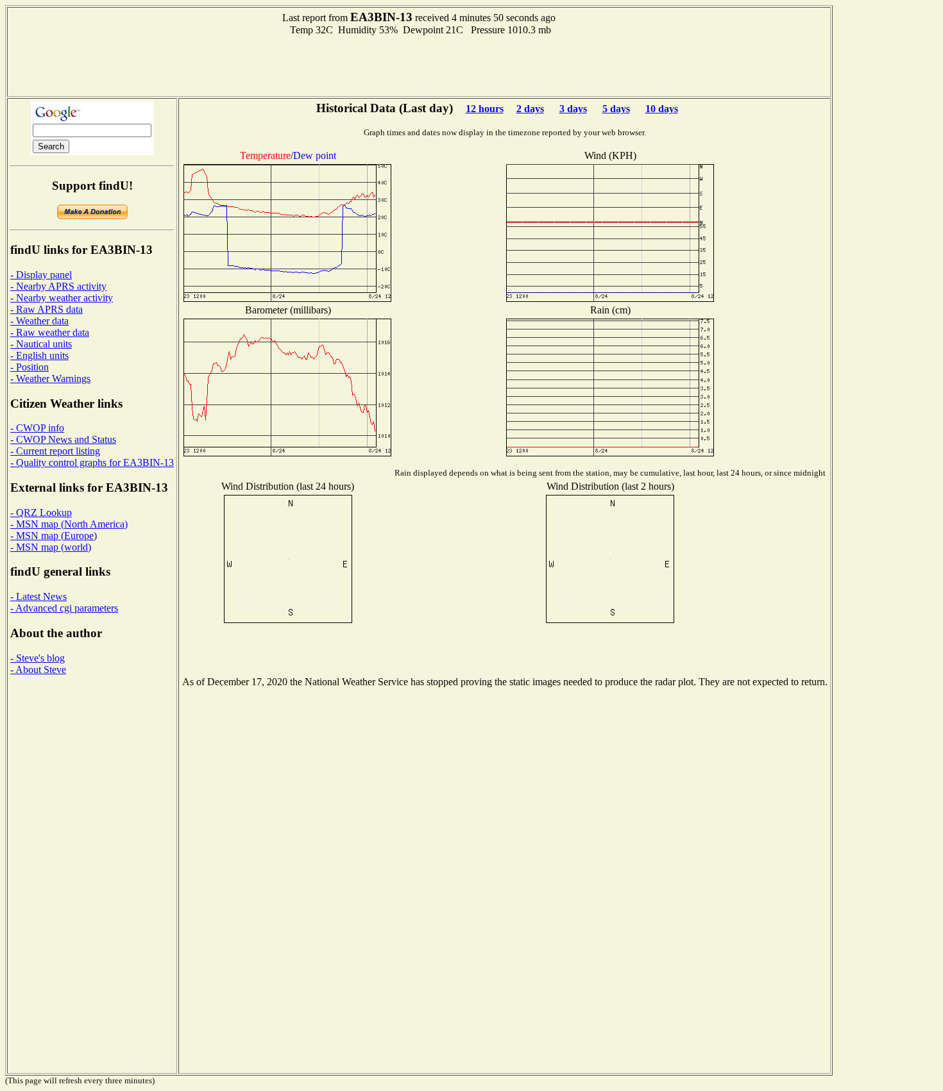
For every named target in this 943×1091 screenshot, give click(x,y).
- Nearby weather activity (61, 297)
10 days (661, 108)
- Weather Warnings (50, 378)
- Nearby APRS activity (58, 286)
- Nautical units (41, 343)
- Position (29, 367)
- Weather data (39, 320)
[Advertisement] (418, 65)
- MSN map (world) (50, 547)
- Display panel (41, 274)
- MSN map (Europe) (53, 535)
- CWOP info (37, 427)
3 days (573, 108)
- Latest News (38, 596)
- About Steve (38, 669)
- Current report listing (55, 451)
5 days (616, 108)
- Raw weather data (49, 332)
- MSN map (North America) (69, 524)
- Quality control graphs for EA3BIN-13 (92, 462)
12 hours (485, 108)
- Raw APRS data (46, 309)
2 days (530, 108)
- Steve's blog (37, 658)
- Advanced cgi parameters (64, 608)
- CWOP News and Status (63, 439)
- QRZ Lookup (41, 512)
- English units (39, 355)
